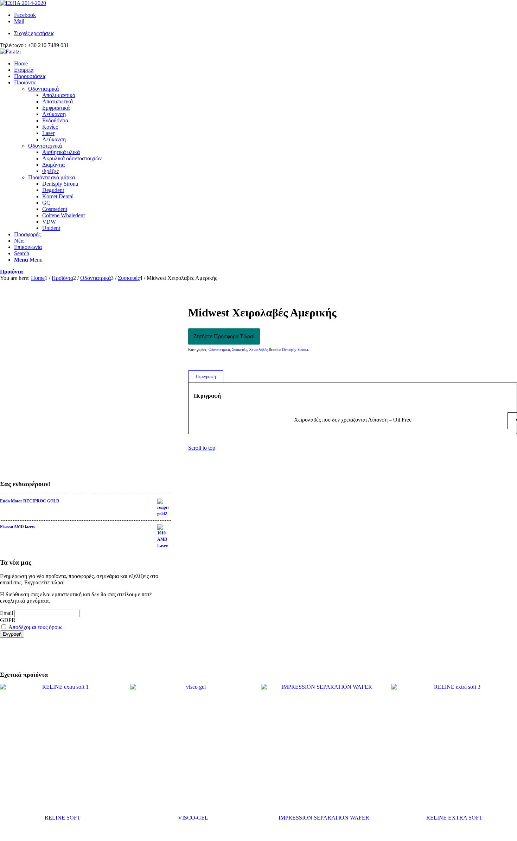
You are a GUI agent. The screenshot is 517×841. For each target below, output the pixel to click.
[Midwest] (85, 375)
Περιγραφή (206, 376)
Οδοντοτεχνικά (45, 146)
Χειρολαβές (258, 349)
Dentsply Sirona (295, 349)
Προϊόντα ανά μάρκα (51, 177)
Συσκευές (239, 349)
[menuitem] (265, 33)
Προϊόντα (11, 272)
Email (6, 613)
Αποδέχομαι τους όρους (35, 627)
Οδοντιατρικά (43, 89)
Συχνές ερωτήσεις (34, 33)
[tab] (205, 376)
